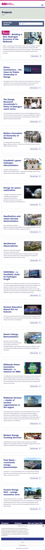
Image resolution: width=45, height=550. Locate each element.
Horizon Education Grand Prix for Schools (13, 309)
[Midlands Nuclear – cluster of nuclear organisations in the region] (32, 401)
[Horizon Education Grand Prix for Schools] (32, 309)
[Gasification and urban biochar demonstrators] (32, 219)
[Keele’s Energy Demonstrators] (32, 337)
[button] (43, 525)
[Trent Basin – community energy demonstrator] (32, 463)
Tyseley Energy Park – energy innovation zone (12, 492)
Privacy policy (25, 548)
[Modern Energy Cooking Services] (32, 436)
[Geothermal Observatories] (32, 246)
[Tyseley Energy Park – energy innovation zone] (32, 493)
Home (3, 14)
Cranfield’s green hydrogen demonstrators (12, 163)
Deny (23, 542)
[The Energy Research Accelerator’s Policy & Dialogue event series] (32, 103)
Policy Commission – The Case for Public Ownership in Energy (13, 72)
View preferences (22, 545)
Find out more (35, 56)
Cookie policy (19, 548)
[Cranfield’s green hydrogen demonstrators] (32, 164)
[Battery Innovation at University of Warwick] (32, 136)
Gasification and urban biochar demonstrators (12, 218)
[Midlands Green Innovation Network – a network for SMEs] (32, 368)
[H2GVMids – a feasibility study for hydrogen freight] (32, 274)
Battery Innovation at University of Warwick (13, 135)
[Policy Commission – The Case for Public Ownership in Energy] (32, 69)
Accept (22, 538)
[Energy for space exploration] (32, 192)
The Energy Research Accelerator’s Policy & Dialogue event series (13, 104)
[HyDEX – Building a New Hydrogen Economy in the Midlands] (33, 38)
